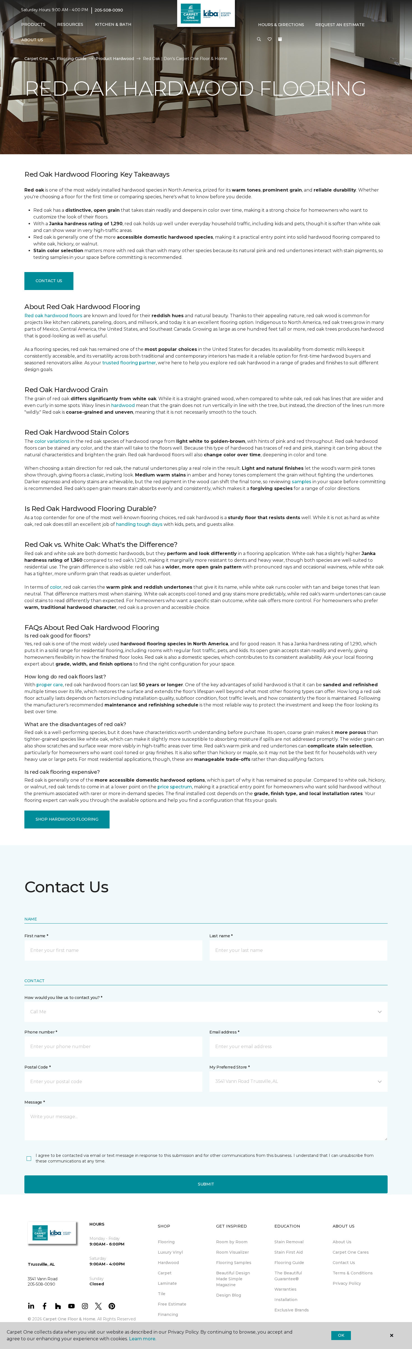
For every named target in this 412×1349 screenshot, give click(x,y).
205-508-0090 (108, 10)
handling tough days (139, 524)
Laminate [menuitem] (167, 1283)
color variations (52, 441)
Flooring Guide (72, 58)
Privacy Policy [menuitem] (347, 1283)
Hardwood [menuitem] (168, 1262)
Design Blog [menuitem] (228, 1295)
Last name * (221, 936)
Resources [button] (70, 24)
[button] (259, 39)
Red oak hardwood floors (53, 315)
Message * (34, 1102)
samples (301, 481)
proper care (49, 684)
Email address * (224, 1032)
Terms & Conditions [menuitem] (353, 1273)
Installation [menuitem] (285, 1299)
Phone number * (40, 1032)
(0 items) (280, 39)
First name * (36, 936)
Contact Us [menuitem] (344, 1262)
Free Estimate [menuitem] (172, 1304)
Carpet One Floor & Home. (69, 1319)
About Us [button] (32, 39)
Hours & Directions (281, 24)
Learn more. (142, 1338)
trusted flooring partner (129, 362)
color (55, 587)
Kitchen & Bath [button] (113, 24)
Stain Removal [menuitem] (289, 1241)
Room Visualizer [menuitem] (232, 1252)
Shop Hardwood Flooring (67, 819)
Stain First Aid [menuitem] (288, 1252)
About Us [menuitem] (342, 1241)
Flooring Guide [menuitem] (289, 1262)
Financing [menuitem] (168, 1314)
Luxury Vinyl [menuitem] (170, 1252)
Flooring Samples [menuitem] (233, 1262)
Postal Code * (37, 1067)
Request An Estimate (340, 24)
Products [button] (33, 24)
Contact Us (49, 280)
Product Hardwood (115, 58)
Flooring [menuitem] (166, 1241)
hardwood (123, 405)
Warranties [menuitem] (285, 1289)
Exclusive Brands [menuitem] (291, 1310)
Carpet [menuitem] (165, 1273)
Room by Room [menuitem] (231, 1241)
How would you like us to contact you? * (63, 998)
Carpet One (36, 58)
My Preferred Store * (229, 1067)
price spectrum (175, 786)
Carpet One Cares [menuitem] (351, 1252)
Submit (206, 1184)
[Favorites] (269, 39)
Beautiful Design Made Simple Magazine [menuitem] (233, 1278)
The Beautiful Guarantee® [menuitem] (288, 1275)
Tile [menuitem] (161, 1293)
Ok (341, 1335)
